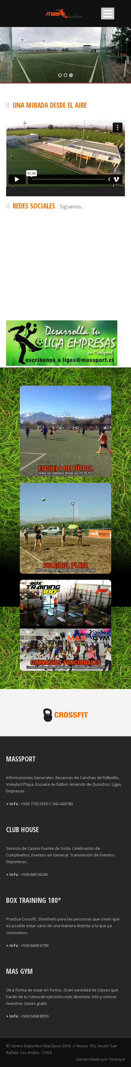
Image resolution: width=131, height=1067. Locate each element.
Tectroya (117, 1059)
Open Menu (107, 13)
